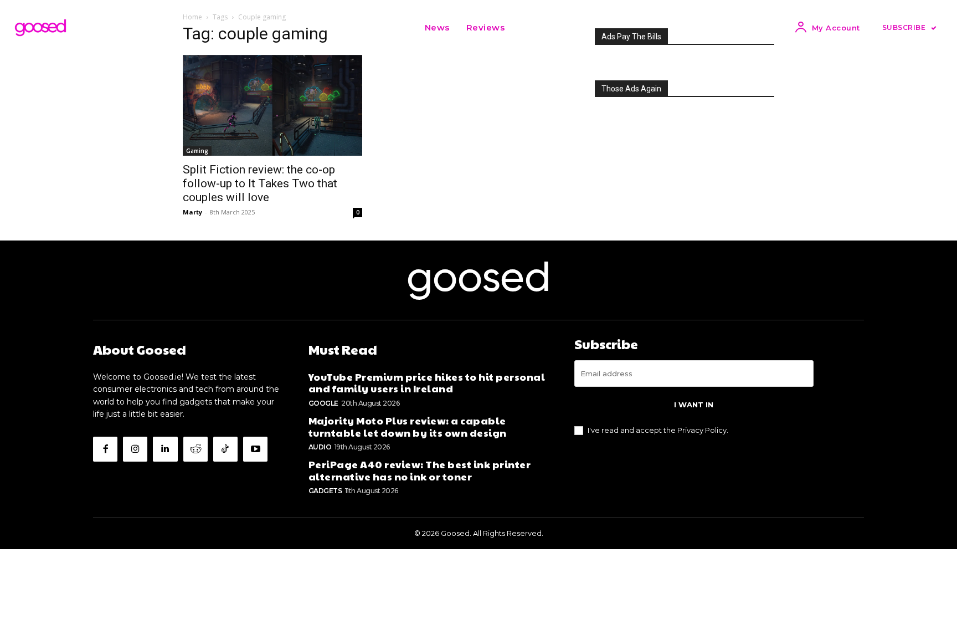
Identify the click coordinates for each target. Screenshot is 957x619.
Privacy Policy (702, 430)
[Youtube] (255, 449)
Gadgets (325, 491)
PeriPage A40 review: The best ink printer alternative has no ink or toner (419, 470)
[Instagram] (135, 449)
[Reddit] (195, 449)
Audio (320, 447)
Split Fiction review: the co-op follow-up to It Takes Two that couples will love (260, 183)
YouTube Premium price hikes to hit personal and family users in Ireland (427, 383)
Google (323, 403)
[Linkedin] (165, 449)
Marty (192, 212)
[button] (527, 28)
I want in (693, 404)
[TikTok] (225, 449)
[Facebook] (105, 449)
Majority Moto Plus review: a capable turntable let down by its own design (407, 426)
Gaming (197, 151)
